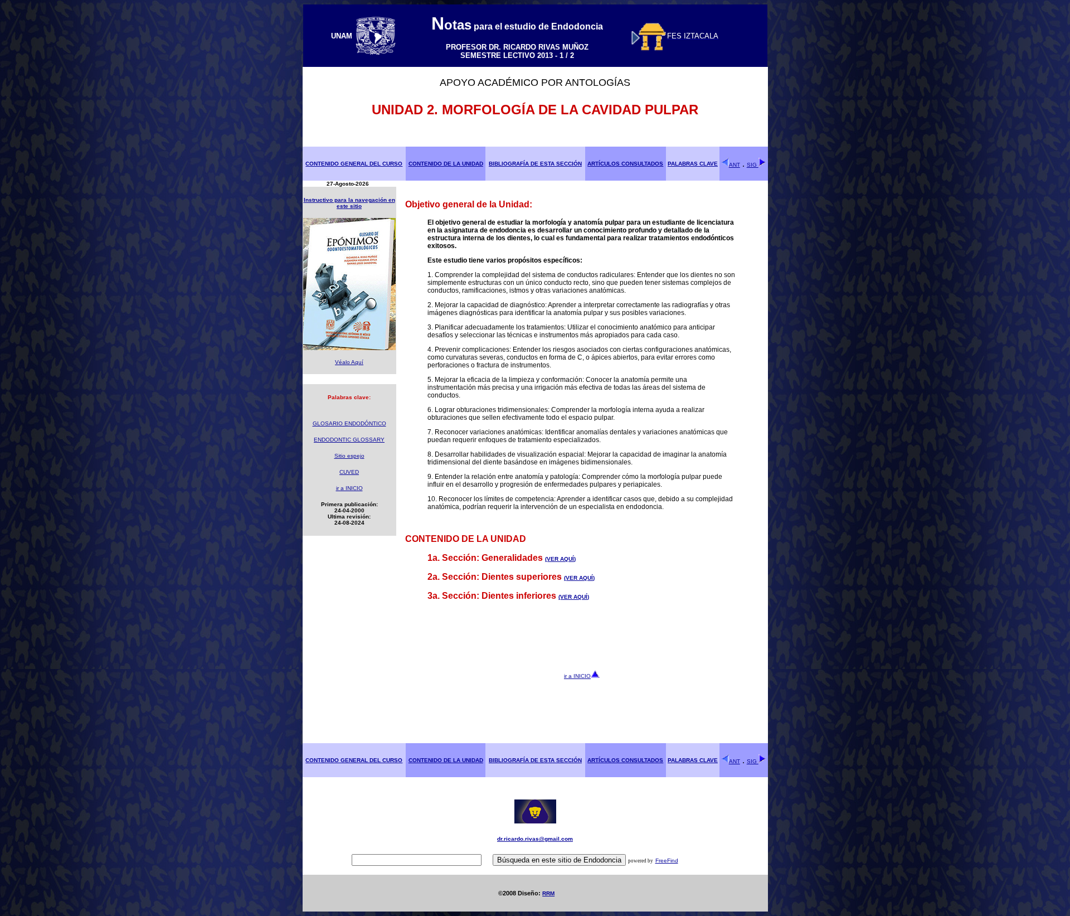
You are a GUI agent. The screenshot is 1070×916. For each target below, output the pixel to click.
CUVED (349, 472)
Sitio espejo (349, 456)
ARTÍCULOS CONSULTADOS (625, 164)
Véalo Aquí (349, 362)
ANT (734, 165)
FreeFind (666, 860)
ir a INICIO (349, 488)
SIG (752, 165)
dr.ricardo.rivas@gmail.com (535, 839)
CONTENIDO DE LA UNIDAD (445, 164)
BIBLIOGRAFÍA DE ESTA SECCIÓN (535, 164)
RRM (548, 893)
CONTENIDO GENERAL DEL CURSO (353, 164)
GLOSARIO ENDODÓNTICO (349, 423)
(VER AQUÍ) (560, 559)
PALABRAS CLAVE (693, 164)
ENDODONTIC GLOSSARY (349, 440)
